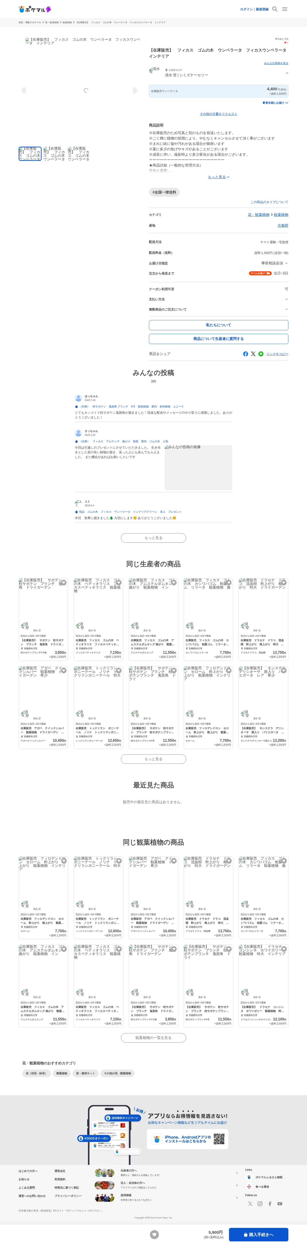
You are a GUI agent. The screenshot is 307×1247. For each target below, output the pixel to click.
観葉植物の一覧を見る (153, 1038)
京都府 (283, 225)
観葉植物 (67, 22)
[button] (218, 73)
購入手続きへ (261, 1234)
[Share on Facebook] (245, 354)
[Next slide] (134, 90)
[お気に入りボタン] (64, 582)
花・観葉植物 (52, 22)
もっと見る (153, 538)
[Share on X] (253, 354)
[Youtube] (280, 1204)
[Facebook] (270, 1204)
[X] (250, 1204)
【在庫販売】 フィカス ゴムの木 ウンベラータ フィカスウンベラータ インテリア (121, 22)
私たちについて (218, 325)
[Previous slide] (24, 90)
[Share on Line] (261, 354)
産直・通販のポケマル (30, 22)
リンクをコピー (277, 353)
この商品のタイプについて (269, 202)
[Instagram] (260, 1204)
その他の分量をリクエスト (219, 114)
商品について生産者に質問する (219, 339)
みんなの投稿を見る (276, 63)
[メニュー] (284, 9)
